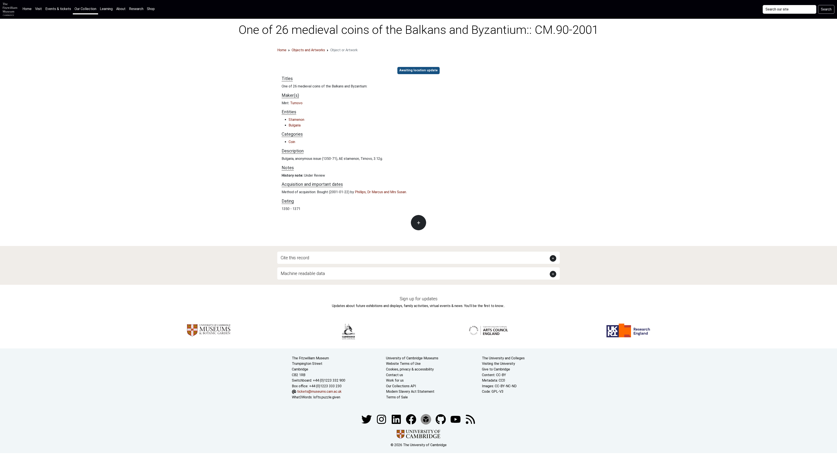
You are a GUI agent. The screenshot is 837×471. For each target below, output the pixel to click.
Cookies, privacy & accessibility (410, 369)
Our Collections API (401, 386)
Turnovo (296, 103)
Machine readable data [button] (303, 273)
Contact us (394, 375)
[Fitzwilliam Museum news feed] (470, 419)
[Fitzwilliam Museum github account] (441, 419)
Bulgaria (295, 125)
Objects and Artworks (308, 50)
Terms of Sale (397, 397)
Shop (151, 9)
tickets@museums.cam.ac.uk (319, 391)
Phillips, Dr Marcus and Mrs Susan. (381, 192)
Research (136, 9)
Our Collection (85, 9)
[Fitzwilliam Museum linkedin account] (411, 419)
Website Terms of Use (403, 364)
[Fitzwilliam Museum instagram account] (381, 419)
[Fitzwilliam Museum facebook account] (396, 419)
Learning (106, 9)
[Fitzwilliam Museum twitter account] (367, 419)
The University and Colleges (503, 358)
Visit (38, 9)
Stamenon (296, 120)
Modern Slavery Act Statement (410, 391)
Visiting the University (498, 364)
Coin (292, 142)
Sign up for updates (418, 298)
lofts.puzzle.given (326, 397)
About (121, 9)
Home (27, 9)
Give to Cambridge (496, 369)
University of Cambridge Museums (412, 358)
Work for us (395, 380)
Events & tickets (58, 9)
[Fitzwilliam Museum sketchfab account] (426, 419)
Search (826, 9)
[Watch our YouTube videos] (456, 419)
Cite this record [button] (295, 257)
